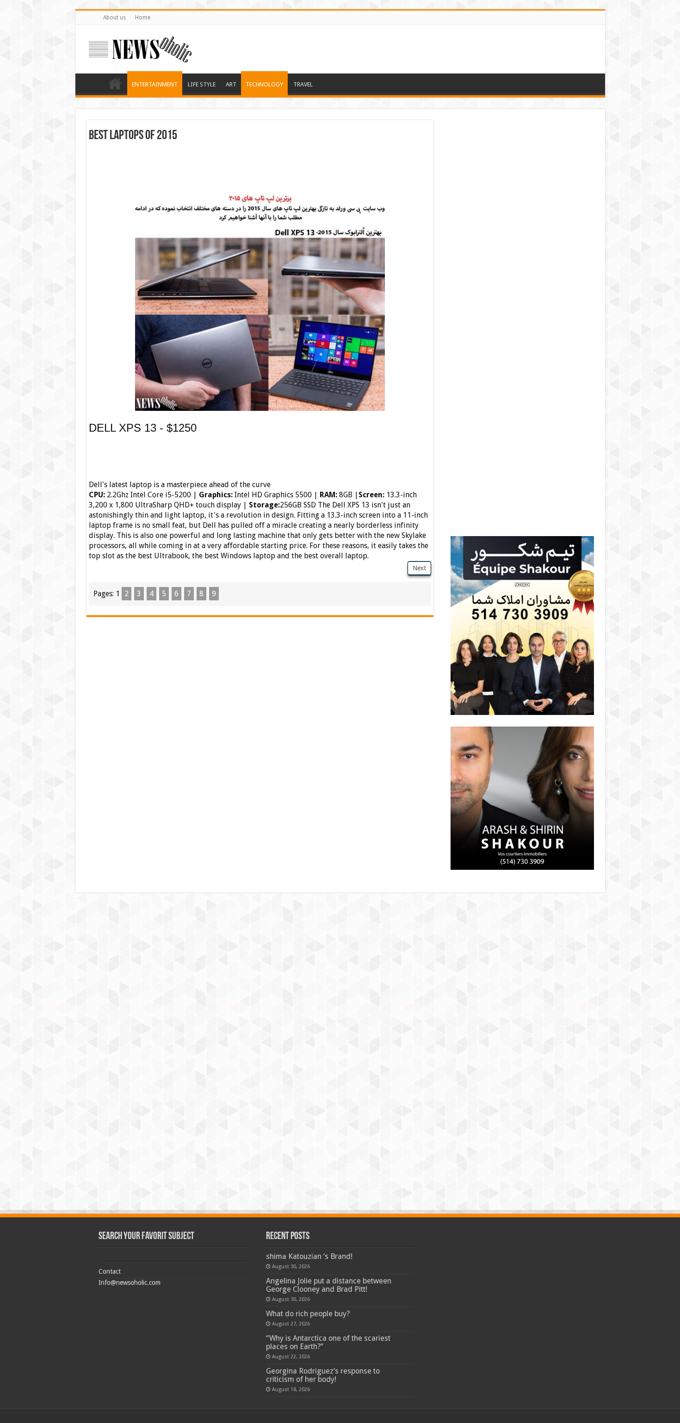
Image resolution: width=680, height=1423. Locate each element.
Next (419, 568)
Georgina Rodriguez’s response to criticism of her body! (323, 1375)
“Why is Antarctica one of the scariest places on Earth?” (328, 1342)
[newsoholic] (140, 48)
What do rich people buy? (308, 1313)
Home (142, 17)
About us (114, 17)
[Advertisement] (260, 168)
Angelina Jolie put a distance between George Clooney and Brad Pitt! (328, 1285)
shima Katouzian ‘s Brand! (309, 1256)
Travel (303, 84)
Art (231, 84)
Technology (264, 84)
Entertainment (155, 84)
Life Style (202, 84)
